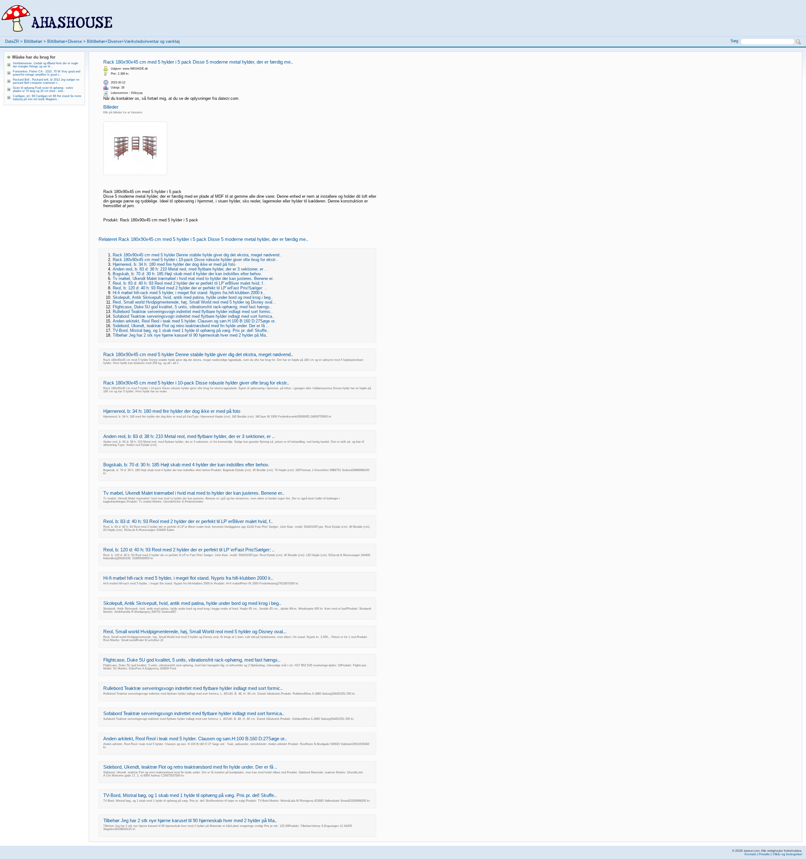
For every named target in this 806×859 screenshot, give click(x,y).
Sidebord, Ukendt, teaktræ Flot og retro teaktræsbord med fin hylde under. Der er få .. (191, 325)
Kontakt (750, 854)
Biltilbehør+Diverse (64, 41)
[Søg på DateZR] (798, 41)
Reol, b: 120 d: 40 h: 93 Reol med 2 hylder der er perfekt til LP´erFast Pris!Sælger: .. (190, 288)
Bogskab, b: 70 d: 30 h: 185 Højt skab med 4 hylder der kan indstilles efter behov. (187, 273)
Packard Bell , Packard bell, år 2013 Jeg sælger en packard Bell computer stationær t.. (46, 81)
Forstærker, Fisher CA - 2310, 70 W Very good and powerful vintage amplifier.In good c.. (46, 73)
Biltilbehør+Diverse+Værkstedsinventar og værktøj (133, 41)
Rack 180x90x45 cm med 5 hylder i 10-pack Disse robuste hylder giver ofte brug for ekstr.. (195, 259)
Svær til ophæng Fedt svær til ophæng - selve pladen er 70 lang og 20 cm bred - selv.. (43, 89)
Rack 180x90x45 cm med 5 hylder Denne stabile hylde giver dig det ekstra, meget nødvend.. (197, 255)
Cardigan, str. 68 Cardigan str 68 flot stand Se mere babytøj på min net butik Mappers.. (47, 97)
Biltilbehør (33, 41)
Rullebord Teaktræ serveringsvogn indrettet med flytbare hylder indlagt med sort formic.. (193, 311)
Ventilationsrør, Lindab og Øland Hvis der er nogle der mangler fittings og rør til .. (45, 65)
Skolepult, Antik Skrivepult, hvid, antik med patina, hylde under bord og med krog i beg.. (193, 297)
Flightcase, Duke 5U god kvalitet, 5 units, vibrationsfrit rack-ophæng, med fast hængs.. (192, 306)
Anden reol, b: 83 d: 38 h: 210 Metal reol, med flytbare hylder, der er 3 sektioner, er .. (190, 269)
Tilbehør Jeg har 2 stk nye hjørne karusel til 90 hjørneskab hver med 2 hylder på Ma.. (190, 335)
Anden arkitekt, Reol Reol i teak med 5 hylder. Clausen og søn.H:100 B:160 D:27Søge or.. (195, 321)
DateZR (12, 41)
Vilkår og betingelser (787, 854)
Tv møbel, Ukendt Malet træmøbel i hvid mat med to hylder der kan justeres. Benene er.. (194, 278)
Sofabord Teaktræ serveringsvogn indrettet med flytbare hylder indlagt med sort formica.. (194, 316)
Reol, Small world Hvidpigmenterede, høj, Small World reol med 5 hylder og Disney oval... (194, 302)
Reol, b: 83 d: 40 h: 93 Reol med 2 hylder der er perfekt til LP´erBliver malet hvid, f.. (189, 283)
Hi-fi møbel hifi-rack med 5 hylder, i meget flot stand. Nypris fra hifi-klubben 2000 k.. (189, 292)
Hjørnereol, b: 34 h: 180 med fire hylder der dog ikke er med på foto (174, 264)
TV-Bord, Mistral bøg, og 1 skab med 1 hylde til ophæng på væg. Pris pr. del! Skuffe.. (191, 330)
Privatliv (764, 854)
